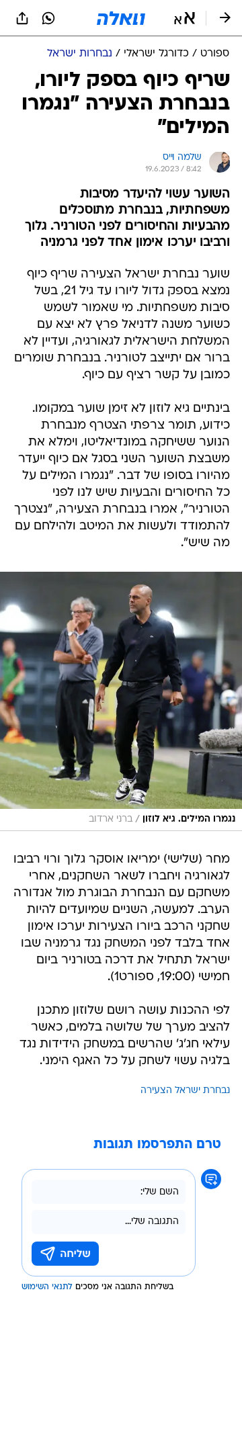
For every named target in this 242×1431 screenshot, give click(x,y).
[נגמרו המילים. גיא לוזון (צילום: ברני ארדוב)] (121, 701)
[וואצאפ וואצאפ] (48, 18)
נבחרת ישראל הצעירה (185, 1090)
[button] (184, 18)
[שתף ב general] (22, 18)
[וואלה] (121, 18)
